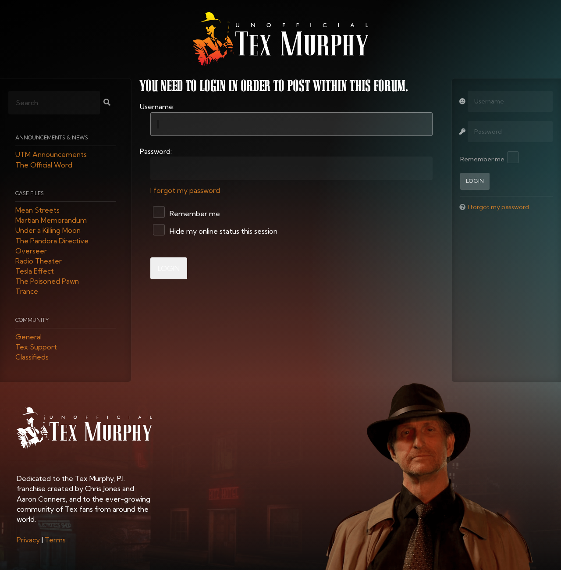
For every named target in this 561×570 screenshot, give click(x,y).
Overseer (31, 250)
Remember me (194, 213)
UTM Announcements (51, 154)
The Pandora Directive (52, 240)
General (28, 336)
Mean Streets (37, 210)
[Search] (107, 103)
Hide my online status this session (222, 231)
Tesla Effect (34, 271)
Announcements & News (51, 138)
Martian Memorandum (51, 220)
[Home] (280, 39)
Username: (157, 106)
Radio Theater (38, 260)
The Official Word (43, 164)
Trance (26, 291)
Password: (156, 151)
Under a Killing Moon (48, 230)
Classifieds (32, 357)
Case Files (29, 193)
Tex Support (36, 347)
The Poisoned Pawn (47, 281)
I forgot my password (185, 190)
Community (32, 320)
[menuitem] (28, 539)
